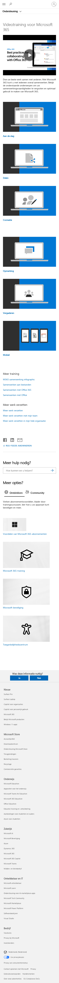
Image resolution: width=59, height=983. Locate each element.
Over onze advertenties (13, 978)
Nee (39, 677)
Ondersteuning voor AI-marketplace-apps (19, 893)
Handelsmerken (28, 974)
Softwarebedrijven (11, 913)
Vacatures (7, 933)
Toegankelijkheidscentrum (15, 644)
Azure (6, 843)
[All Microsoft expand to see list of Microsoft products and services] (4, 4)
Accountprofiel (9, 739)
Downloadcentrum (11, 744)
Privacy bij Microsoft (11, 938)
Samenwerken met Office (15, 394)
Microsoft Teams (10, 863)
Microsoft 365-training (14, 570)
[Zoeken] (52, 470)
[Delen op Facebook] (5, 439)
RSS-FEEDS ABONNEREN (19, 445)
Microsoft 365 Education (13, 799)
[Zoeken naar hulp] (11, 4)
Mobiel (6, 354)
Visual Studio (9, 918)
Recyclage (7, 764)
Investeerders (9, 943)
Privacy (33, 969)
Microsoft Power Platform (13, 908)
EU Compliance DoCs (32, 978)
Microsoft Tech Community (14, 898)
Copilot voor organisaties (13, 704)
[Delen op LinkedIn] (10, 439)
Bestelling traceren (11, 759)
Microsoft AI (8, 833)
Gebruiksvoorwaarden (12, 974)
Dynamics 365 (9, 848)
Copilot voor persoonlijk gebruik (16, 709)
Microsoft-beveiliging (13, 607)
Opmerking (8, 270)
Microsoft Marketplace (12, 903)
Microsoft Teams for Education (15, 793)
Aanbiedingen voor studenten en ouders (19, 814)
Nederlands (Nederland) (17, 952)
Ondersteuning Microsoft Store (15, 749)
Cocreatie (7, 219)
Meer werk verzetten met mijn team (20, 415)
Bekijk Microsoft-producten (14, 719)
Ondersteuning (10, 11)
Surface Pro (8, 694)
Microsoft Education (11, 783)
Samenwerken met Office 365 (17, 389)
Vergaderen (8, 312)
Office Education (10, 804)
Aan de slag (8, 135)
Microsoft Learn (10, 888)
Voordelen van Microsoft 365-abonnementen (25, 533)
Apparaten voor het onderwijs (15, 788)
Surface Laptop (9, 699)
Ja (19, 677)
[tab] (14, 493)
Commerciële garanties (13, 769)
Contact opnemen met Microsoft (16, 969)
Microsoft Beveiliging (12, 838)
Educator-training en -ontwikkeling (17, 809)
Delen (5, 177)
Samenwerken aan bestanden (17, 384)
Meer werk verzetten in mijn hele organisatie (24, 420)
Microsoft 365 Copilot (12, 858)
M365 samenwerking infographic (19, 379)
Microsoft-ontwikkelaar (12, 883)
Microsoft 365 (9, 714)
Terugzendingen (10, 754)
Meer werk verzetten (13, 410)
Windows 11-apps (10, 724)
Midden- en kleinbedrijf (13, 868)
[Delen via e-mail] (18, 439)
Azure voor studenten (12, 819)
